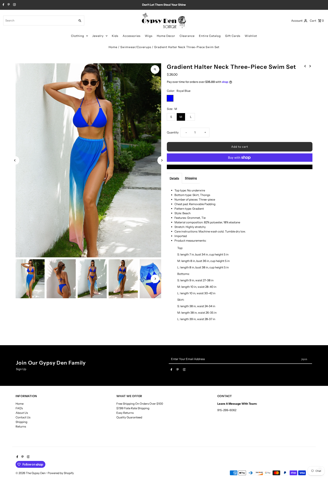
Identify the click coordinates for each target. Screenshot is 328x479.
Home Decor (166, 36)
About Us (22, 413)
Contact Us (23, 417)
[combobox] (39, 20)
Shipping (191, 178)
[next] (310, 66)
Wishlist (251, 36)
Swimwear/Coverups (135, 47)
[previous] (305, 66)
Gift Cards (232, 36)
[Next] (161, 160)
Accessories (131, 36)
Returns (21, 426)
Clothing (77, 36)
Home (113, 47)
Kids (115, 36)
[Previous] (15, 160)
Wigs (148, 36)
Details (174, 178)
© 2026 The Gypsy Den (31, 473)
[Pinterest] (8, 5)
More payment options (240, 167)
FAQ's (19, 408)
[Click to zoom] (155, 69)
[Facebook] (3, 5)
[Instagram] (14, 5)
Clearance (187, 36)
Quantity (173, 132)
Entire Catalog (210, 36)
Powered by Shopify (61, 473)
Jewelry (98, 36)
